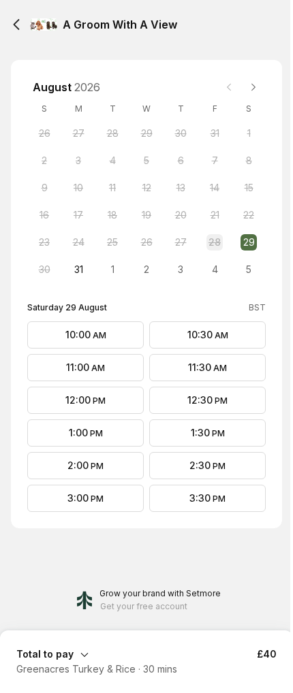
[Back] (16, 24)
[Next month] (253, 87)
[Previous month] (229, 87)
